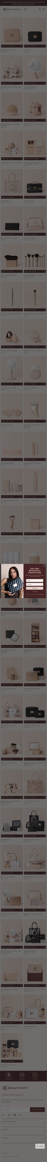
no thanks (34, 591)
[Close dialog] (44, 565)
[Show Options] (42, 584)
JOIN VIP (34, 588)
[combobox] (34, 584)
